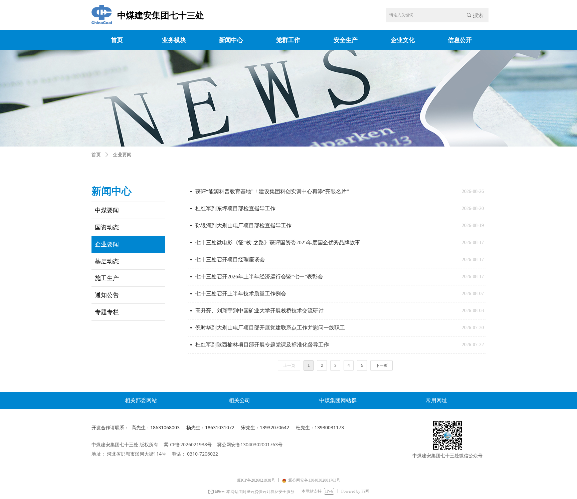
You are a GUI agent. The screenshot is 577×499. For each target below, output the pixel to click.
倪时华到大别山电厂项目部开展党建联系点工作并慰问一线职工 (270, 327)
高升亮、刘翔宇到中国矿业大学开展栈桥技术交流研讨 (259, 310)
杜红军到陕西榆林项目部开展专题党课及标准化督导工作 (262, 344)
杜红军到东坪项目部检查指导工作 (235, 208)
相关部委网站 (141, 400)
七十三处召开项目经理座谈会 (230, 259)
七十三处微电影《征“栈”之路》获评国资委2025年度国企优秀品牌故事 (277, 242)
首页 (96, 154)
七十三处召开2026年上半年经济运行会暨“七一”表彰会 (259, 276)
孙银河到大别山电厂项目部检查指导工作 (243, 225)
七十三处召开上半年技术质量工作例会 (240, 293)
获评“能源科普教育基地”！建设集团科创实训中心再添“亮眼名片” (272, 191)
